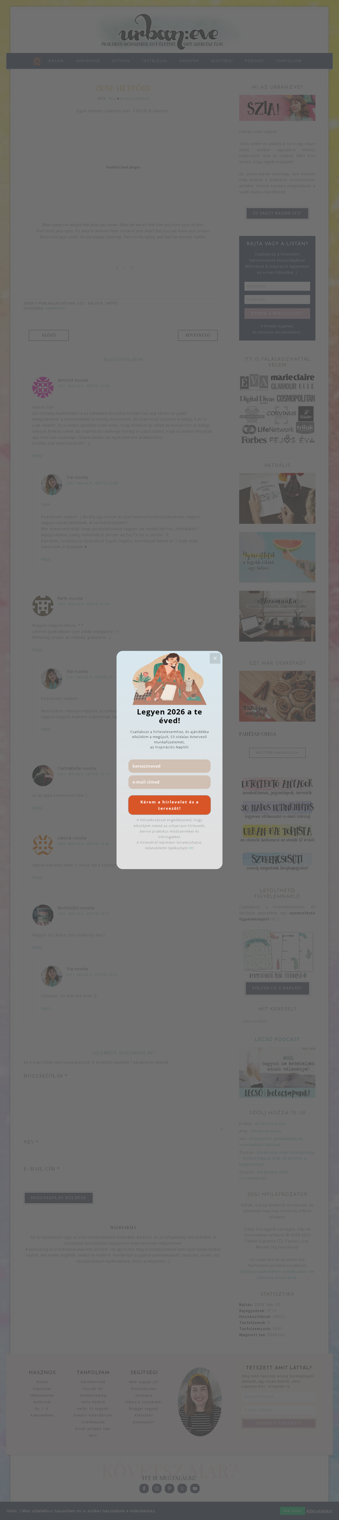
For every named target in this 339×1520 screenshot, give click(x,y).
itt (191, 848)
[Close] (215, 658)
